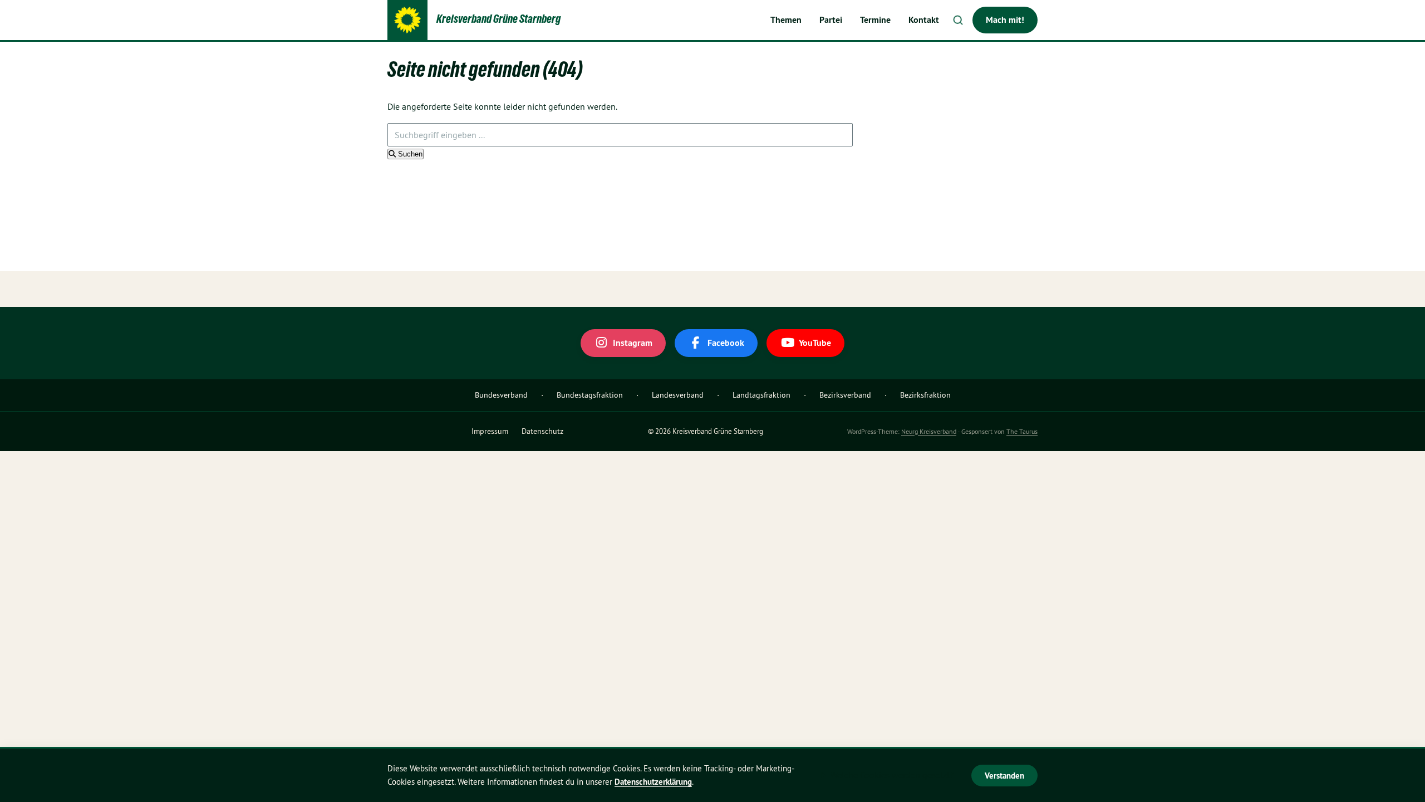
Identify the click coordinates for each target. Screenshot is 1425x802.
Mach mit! (1005, 20)
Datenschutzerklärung (653, 781)
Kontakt (923, 20)
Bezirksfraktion (925, 395)
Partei (830, 20)
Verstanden (1004, 775)
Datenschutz (542, 431)
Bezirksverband (845, 395)
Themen (786, 20)
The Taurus (1022, 431)
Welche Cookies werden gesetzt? (892, 774)
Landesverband (678, 395)
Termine (875, 20)
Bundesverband (501, 395)
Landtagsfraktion (761, 395)
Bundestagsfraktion (590, 395)
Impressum (489, 431)
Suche (958, 20)
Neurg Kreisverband (928, 431)
